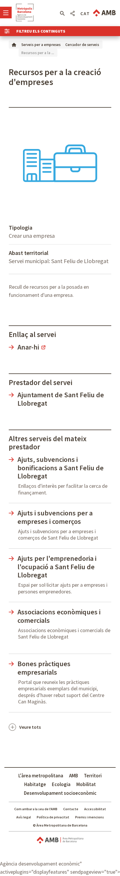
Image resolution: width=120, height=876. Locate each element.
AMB (73, 775)
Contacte (70, 809)
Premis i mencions (89, 817)
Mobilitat (86, 784)
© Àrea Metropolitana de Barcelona (60, 825)
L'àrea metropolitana (40, 775)
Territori (93, 775)
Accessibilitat (95, 809)
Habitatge (35, 784)
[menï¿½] (6, 12)
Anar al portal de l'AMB (104, 13)
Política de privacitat (53, 817)
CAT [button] (85, 13)
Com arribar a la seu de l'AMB (35, 809)
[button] (62, 13)
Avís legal (23, 817)
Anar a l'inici (24, 12)
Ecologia (61, 784)
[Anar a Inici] (14, 44)
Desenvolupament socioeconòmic (60, 793)
